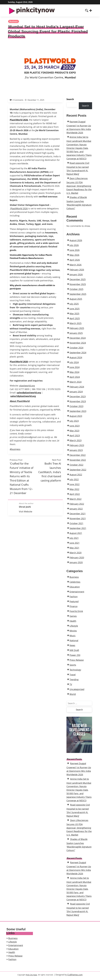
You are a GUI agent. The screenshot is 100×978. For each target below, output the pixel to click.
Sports (73, 664)
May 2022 (74, 489)
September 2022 (78, 469)
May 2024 (74, 372)
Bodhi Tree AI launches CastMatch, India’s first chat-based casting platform (49, 472)
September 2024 (78, 352)
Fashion (74, 596)
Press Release (77, 660)
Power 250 (75, 655)
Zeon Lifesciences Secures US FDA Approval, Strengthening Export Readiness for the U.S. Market (79, 185)
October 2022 (76, 464)
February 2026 (77, 269)
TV (71, 684)
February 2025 (77, 328)
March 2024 (75, 381)
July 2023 (74, 420)
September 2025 (78, 294)
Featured (74, 601)
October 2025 (76, 289)
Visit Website (25, 511)
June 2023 (75, 425)
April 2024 (75, 376)
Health (73, 620)
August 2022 (76, 474)
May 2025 (74, 313)
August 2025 (76, 298)
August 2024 (76, 357)
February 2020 (77, 557)
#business (15, 449)
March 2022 (75, 498)
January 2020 (76, 562)
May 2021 (74, 547)
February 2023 (77, 445)
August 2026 (76, 240)
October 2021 (76, 523)
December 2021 (78, 513)
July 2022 (74, 479)
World (73, 694)
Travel (73, 674)
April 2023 (75, 435)
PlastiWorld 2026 (19, 208)
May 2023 (74, 430)
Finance (73, 606)
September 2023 (78, 411)
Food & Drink (76, 611)
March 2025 (75, 323)
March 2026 (75, 264)
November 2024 (78, 342)
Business (13, 21)
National (74, 640)
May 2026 (74, 254)
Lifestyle (74, 625)
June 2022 (75, 484)
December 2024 (78, 337)
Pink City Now (31, 975)
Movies (73, 630)
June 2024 (75, 367)
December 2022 (78, 455)
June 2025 (75, 308)
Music (73, 635)
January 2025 (76, 333)
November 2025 (78, 284)
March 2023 (75, 440)
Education (75, 586)
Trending (74, 679)
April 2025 (75, 318)
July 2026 (74, 245)
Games (73, 616)
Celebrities (75, 581)
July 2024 (74, 362)
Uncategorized (77, 689)
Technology (75, 669)
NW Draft (74, 650)
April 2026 (75, 259)
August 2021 (76, 533)
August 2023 (76, 416)
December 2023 (78, 396)
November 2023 (78, 401)
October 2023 (76, 406)
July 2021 (74, 538)
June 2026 (75, 250)
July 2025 (74, 303)
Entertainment (77, 591)
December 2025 (78, 279)
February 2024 (77, 386)
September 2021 (78, 528)
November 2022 (78, 459)
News (72, 645)
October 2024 (76, 347)
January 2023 (76, 450)
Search (70, 99)
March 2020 (75, 552)
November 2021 (78, 518)
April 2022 (75, 494)
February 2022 (77, 503)
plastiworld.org (27, 385)
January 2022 (76, 508)
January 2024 (76, 391)
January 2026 (76, 274)
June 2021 (75, 542)
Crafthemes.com (75, 974)
